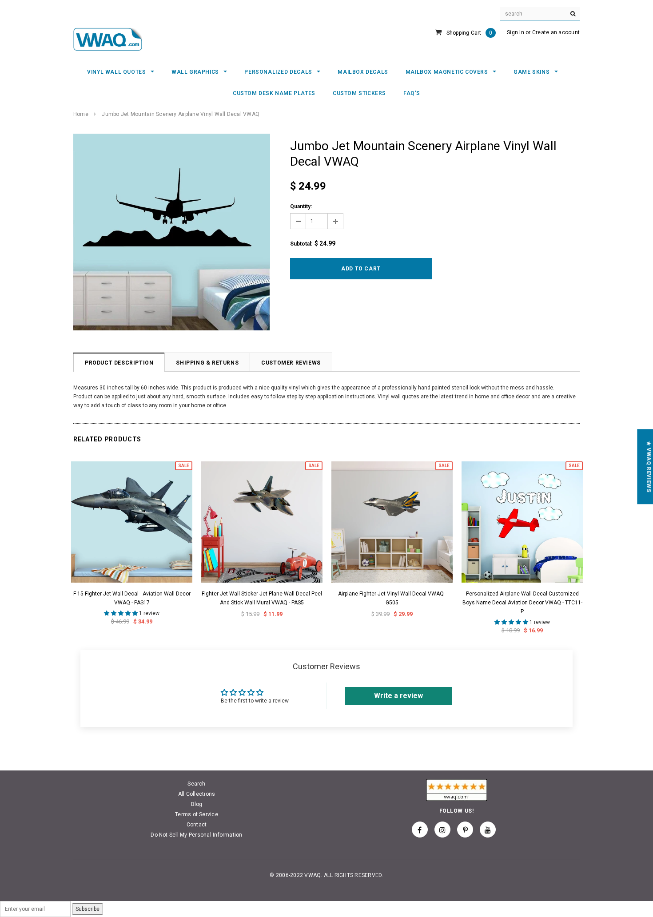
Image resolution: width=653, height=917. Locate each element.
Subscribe (88, 909)
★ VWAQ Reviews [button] (648, 466)
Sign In (515, 32)
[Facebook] (420, 830)
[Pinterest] (465, 830)
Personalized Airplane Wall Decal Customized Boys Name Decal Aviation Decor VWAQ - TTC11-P (522, 603)
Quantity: (301, 206)
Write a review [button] (398, 695)
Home (80, 114)
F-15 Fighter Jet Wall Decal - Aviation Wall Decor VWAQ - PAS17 (132, 598)
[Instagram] (442, 830)
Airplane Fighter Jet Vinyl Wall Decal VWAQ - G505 (392, 598)
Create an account (556, 32)
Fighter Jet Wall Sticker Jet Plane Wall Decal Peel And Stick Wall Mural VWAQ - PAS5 (262, 598)
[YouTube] (488, 830)
